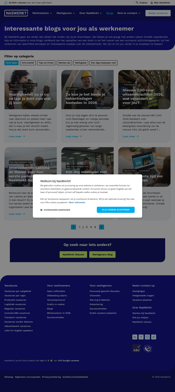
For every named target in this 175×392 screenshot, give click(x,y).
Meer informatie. (77, 202)
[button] (55, 209)
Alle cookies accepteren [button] (115, 209)
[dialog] (87, 196)
